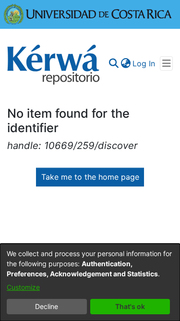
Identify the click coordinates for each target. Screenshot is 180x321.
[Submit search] (114, 63)
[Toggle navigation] (166, 63)
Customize (23, 287)
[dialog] (90, 282)
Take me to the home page (90, 177)
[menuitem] (126, 63)
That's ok (130, 306)
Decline (46, 306)
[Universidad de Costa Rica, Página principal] (88, 13)
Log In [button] (144, 63)
